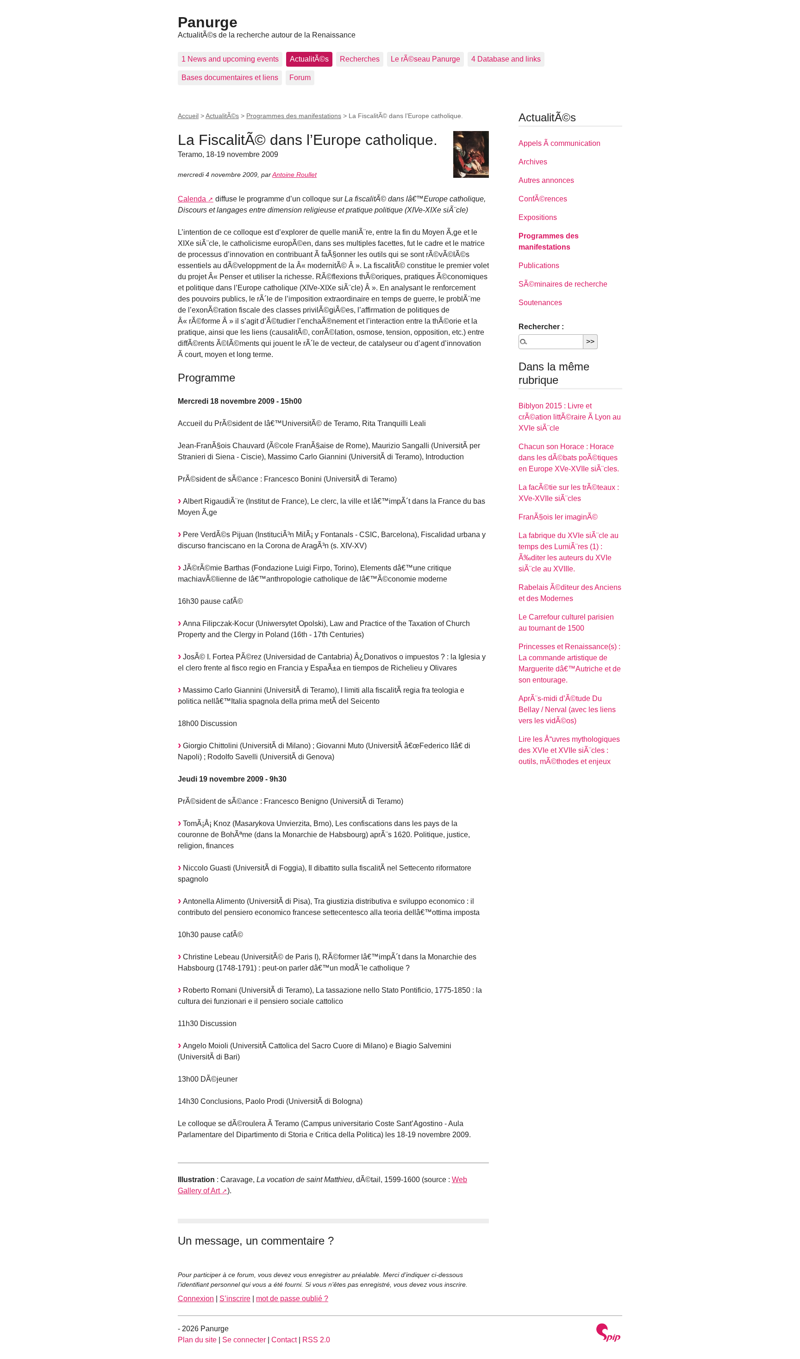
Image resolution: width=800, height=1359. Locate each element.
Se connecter (244, 1340)
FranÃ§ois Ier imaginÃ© (558, 517)
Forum (300, 77)
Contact (284, 1340)
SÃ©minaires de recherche (563, 284)
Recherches (360, 59)
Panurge (208, 22)
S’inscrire (234, 1299)
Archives (533, 162)
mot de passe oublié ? (292, 1299)
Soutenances (540, 303)
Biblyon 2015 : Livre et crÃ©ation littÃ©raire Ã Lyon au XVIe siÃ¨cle (570, 417)
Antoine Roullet (294, 174)
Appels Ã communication (559, 143)
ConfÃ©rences (543, 199)
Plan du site (197, 1340)
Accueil (188, 115)
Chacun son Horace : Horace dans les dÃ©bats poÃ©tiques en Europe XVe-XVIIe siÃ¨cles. (569, 458)
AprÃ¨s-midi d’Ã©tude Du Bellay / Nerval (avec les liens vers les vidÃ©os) (567, 710)
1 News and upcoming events (230, 59)
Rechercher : (541, 327)
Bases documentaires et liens (229, 77)
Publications (539, 265)
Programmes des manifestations (293, 115)
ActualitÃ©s (309, 59)
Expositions (538, 217)
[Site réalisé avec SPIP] (608, 1333)
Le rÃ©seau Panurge (425, 59)
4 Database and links (506, 59)
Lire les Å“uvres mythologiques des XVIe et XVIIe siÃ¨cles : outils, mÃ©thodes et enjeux (569, 750)
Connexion (196, 1299)
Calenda (192, 199)
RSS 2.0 (316, 1340)
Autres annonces (546, 180)
